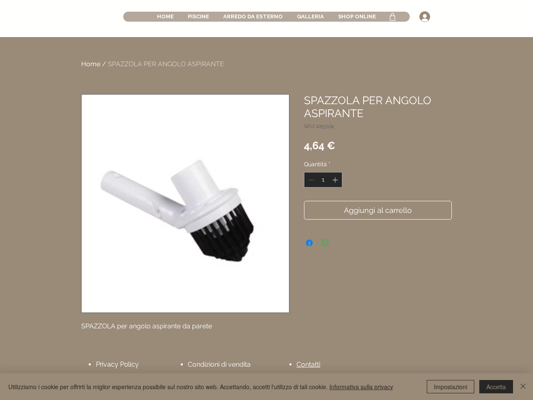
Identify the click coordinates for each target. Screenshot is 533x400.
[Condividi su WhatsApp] (325, 243)
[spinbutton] (323, 179)
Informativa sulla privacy (361, 386)
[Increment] (336, 179)
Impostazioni (450, 386)
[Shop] (392, 17)
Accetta (496, 386)
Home (90, 64)
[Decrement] (310, 179)
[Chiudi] (523, 386)
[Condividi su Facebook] (309, 243)
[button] (198, 17)
